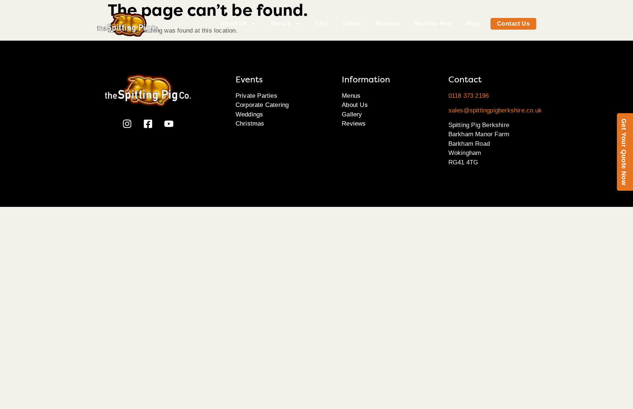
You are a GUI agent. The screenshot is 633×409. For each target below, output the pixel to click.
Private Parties (256, 95)
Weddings (249, 114)
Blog (472, 24)
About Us (233, 24)
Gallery (352, 24)
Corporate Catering (262, 104)
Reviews (388, 24)
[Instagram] (127, 123)
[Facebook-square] (148, 123)
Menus (351, 95)
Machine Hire (433, 24)
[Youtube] (168, 123)
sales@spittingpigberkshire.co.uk (495, 110)
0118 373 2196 (468, 95)
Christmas (250, 123)
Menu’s (281, 24)
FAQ (321, 24)
